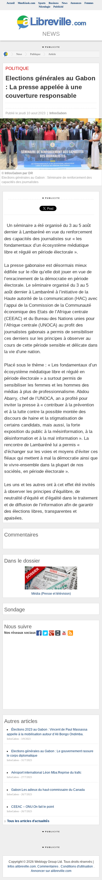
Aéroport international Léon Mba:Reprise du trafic (46, 772)
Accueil (11, 3)
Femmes (88, 3)
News (64, 3)
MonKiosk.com (26, 3)
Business (54, 3)
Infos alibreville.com (22, 866)
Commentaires (47, 866)
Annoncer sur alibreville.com (51, 871)
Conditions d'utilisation (77, 866)
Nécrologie (44, 6)
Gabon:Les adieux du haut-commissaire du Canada (48, 790)
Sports (42, 3)
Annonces (75, 3)
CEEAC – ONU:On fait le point (32, 807)
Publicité (58, 6)
